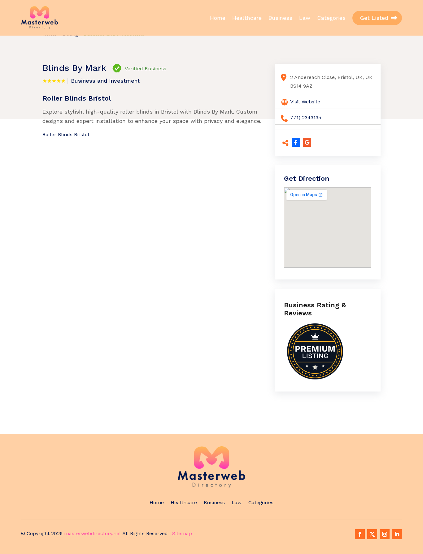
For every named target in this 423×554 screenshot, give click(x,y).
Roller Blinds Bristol (65, 134)
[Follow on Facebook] (360, 534)
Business (280, 18)
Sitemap (182, 533)
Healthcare (247, 18)
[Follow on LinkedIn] (397, 534)
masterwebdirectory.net (92, 533)
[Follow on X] (372, 534)
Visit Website (305, 102)
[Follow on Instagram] (385, 534)
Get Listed (374, 18)
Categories (331, 18)
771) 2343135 (305, 117)
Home (217, 18)
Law (304, 18)
